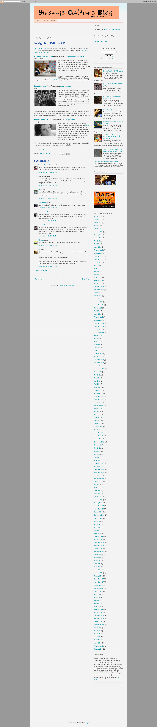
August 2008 (98, 555)
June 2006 (97, 634)
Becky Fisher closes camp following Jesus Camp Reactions (113, 71)
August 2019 (98, 222)
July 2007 (97, 594)
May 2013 (97, 381)
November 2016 (99, 289)
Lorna (40, 189)
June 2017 (97, 268)
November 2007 (99, 582)
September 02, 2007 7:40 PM (47, 185)
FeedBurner (112, 59)
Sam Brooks (42, 202)
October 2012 (98, 402)
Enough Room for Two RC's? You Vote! (106, 161)
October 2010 (98, 475)
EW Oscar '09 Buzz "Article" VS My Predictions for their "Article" (113, 150)
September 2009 (99, 515)
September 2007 (99, 588)
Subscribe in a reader (101, 41)
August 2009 (98, 518)
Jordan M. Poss (43, 225)
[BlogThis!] (62, 154)
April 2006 (97, 640)
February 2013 (98, 390)
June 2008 (97, 561)
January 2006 (98, 649)
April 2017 (97, 274)
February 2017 (98, 280)
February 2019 (98, 232)
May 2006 (97, 637)
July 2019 (97, 226)
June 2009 (97, 524)
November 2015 (99, 305)
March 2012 (97, 423)
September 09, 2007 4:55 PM (47, 245)
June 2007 (97, 597)
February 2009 (98, 536)
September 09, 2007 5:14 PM (47, 266)
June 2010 (97, 488)
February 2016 (98, 302)
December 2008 (99, 542)
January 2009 (98, 539)
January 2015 (98, 320)
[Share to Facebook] (66, 154)
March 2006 (97, 643)
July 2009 (97, 521)
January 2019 (98, 235)
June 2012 (97, 414)
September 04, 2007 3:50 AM (47, 221)
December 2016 (99, 286)
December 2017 (99, 256)
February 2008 (98, 573)
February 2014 (98, 353)
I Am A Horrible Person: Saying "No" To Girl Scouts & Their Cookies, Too (112, 136)
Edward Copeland (44, 212)
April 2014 (97, 347)
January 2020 (98, 216)
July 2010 (97, 484)
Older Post (85, 279)
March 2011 (97, 460)
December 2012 (99, 396)
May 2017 (97, 271)
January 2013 (98, 393)
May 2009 (97, 527)
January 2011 (98, 466)
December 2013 (99, 360)
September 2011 (99, 442)
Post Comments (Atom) (66, 285)
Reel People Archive (49, 21)
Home (37, 21)
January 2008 (98, 576)
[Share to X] (64, 154)
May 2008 (97, 564)
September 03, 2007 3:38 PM (47, 208)
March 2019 (97, 229)
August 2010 (98, 481)
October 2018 (98, 238)
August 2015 (98, 308)
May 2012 (97, 417)
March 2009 (97, 533)
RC (39, 249)
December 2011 (99, 433)
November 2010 (99, 472)
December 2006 (99, 615)
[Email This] (60, 154)
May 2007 (97, 600)
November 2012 (99, 399)
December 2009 (99, 506)
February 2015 (98, 317)
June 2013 (97, 378)
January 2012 (98, 430)
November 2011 (99, 436)
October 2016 (98, 293)
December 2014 (99, 323)
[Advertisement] (59, 29)
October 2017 (98, 262)
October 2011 (98, 439)
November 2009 (99, 509)
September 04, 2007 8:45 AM (47, 236)
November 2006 (99, 618)
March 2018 (97, 247)
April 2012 (97, 421)
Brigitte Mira (55, 80)
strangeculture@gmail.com (111, 29)
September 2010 (99, 478)
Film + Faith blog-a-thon (110, 110)
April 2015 (97, 311)
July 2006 (97, 631)
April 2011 (97, 457)
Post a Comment (41, 270)
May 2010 (97, 490)
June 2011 (97, 451)
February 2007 (98, 609)
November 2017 (99, 259)
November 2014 (99, 326)
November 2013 (99, 363)
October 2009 (98, 512)
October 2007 (98, 585)
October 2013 (98, 366)
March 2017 (97, 277)
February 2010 (98, 500)
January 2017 (98, 283)
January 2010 (98, 503)
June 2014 (97, 341)
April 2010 (97, 494)
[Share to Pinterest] (68, 154)
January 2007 (98, 612)
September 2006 (99, 624)
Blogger (87, 723)
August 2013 (98, 372)
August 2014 (98, 335)
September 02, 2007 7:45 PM (47, 198)
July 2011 (97, 448)
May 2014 (97, 344)
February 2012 (98, 427)
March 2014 (97, 350)
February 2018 (98, 250)
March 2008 (97, 570)
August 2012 (98, 408)
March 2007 (97, 606)
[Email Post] (55, 153)
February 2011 (98, 463)
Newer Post (38, 279)
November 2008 (99, 545)
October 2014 (98, 329)
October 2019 (98, 219)
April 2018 (97, 244)
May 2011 (97, 454)
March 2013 (97, 387)
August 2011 (98, 445)
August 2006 (98, 628)
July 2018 (97, 241)
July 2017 (97, 265)
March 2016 (97, 299)
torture (87, 125)
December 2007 (99, 579)
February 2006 (98, 646)
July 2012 (97, 411)
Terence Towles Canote (46, 165)
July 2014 (97, 338)
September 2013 (99, 369)
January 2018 (98, 253)
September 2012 (99, 405)
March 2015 (97, 314)
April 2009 (97, 530)
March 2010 (97, 497)
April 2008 (97, 567)
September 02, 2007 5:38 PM (47, 172)
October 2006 (98, 622)
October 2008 (98, 548)
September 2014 (99, 332)
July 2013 (97, 375)
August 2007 (98, 591)
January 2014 (98, 356)
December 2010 (99, 469)
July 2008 (97, 557)
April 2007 (97, 603)
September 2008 (99, 551)
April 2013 (97, 384)
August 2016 (98, 296)
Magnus (41, 240)
